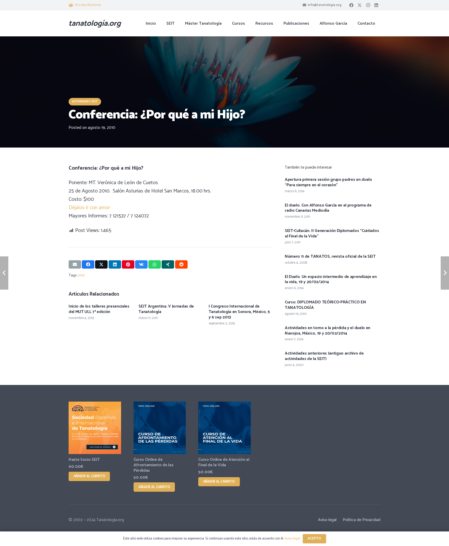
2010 (81, 275)
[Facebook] (351, 5)
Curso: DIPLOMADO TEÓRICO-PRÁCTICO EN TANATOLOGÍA (325, 305)
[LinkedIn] (376, 5)
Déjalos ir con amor (89, 207)
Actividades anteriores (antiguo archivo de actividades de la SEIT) (324, 356)
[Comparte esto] (88, 264)
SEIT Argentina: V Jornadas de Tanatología (166, 309)
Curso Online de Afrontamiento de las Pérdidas (154, 465)
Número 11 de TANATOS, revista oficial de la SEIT (330, 256)
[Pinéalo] (128, 264)
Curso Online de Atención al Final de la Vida (223, 462)
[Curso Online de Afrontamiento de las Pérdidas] (160, 428)
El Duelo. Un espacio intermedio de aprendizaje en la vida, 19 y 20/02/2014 (331, 279)
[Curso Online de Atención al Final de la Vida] (224, 428)
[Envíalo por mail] (75, 264)
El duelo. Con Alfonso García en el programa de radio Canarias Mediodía (328, 208)
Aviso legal (327, 519)
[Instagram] (368, 5)
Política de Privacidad (361, 519)
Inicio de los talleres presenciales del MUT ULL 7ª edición (99, 309)
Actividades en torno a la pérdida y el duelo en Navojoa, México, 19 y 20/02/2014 (327, 330)
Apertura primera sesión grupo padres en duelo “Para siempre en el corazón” (328, 182)
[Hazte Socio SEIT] (95, 428)
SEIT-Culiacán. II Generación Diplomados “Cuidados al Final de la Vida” (332, 233)
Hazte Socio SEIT (84, 459)
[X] (359, 5)
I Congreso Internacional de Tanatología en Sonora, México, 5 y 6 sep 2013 (239, 312)
